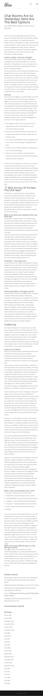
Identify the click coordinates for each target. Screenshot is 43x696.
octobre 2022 (8, 627)
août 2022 (7, 633)
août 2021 (7, 668)
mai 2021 (7, 674)
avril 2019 (7, 683)
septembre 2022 (9, 630)
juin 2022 (7, 639)
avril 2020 (7, 680)
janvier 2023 (8, 618)
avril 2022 (7, 645)
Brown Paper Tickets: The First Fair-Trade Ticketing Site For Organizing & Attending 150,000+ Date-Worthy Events (21, 580)
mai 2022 (7, 642)
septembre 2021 (9, 666)
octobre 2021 (8, 663)
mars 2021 (7, 677)
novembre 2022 (9, 624)
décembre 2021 (9, 657)
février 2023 (7, 615)
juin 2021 (7, 671)
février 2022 (7, 651)
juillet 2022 (7, 636)
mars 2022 (7, 648)
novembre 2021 (9, 660)
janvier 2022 (8, 654)
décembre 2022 (9, 621)
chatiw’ (13, 427)
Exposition (7, 28)
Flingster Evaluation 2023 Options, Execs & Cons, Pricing (21, 585)
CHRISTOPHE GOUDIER (15, 26)
